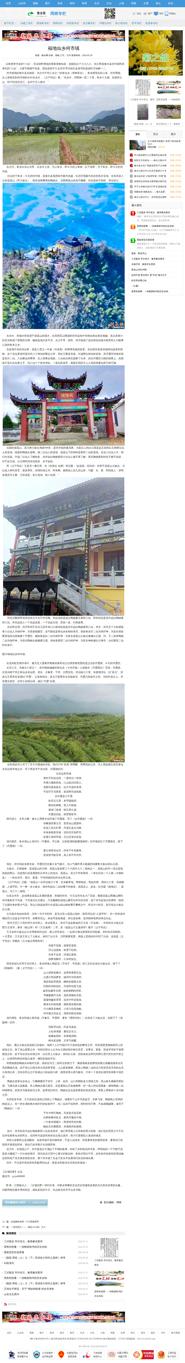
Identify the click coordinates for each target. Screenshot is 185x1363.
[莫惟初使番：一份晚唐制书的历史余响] (109, 1278)
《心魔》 (135, 286)
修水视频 (175, 1333)
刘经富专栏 (72, 23)
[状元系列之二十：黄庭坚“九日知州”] (168, 111)
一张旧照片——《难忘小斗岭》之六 (28, 1227)
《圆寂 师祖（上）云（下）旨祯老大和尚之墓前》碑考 (34, 1257)
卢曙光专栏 (105, 23)
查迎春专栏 (151, 23)
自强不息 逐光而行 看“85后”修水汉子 (149, 275)
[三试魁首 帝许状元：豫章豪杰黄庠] (109, 1247)
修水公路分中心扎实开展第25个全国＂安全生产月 (150, 171)
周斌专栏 (58, 23)
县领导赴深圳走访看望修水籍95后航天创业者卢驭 (150, 182)
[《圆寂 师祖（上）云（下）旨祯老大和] (142, 111)
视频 (35, 3)
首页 (8, 3)
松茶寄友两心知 (139, 280)
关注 (155, 134)
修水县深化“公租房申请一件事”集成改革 (150, 177)
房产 (150, 13)
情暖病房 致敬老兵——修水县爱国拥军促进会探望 (149, 192)
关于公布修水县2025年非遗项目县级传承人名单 (150, 187)
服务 (8, 10)
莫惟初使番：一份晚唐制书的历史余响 (25, 1247)
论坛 (139, 13)
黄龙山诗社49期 (139, 269)
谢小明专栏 (121, 23)
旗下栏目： (10, 23)
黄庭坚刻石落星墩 (14, 1252)
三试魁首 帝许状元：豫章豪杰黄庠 (23, 1241)
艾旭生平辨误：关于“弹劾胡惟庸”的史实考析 (29, 1289)
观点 (158, 3)
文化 (109, 3)
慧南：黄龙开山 (139, 253)
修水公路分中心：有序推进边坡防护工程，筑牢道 (150, 198)
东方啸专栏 (89, 23)
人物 (121, 3)
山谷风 (22, 3)
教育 (84, 3)
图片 (47, 3)
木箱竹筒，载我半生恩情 (143, 264)
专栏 (20, 10)
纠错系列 (9, 1263)
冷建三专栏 (26, 23)
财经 (72, 3)
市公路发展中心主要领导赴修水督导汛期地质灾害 (150, 156)
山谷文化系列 (11, 1294)
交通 (146, 3)
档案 (133, 3)
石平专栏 (137, 23)
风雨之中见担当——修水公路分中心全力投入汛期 (150, 161)
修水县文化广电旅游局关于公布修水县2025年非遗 (150, 166)
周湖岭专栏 (42, 23)
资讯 (170, 3)
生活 (96, 3)
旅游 (60, 3)
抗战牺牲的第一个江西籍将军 (25, 1221)
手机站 (172, 13)
